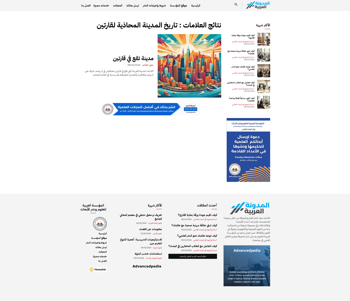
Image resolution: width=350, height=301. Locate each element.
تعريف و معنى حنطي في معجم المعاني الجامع (141, 217)
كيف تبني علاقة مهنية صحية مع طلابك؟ (241, 52)
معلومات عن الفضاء (150, 229)
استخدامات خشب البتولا (148, 254)
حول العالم (148, 65)
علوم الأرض (157, 233)
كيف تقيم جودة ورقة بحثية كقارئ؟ (243, 36)
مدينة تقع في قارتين (133, 58)
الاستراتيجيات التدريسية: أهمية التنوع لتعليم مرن (141, 241)
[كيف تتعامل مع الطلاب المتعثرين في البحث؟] (263, 86)
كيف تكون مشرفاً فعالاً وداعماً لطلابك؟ (241, 99)
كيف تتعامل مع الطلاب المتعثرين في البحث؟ (240, 84)
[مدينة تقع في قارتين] (189, 66)
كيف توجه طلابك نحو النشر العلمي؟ (243, 68)
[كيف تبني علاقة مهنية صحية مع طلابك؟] (263, 54)
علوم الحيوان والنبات (154, 258)
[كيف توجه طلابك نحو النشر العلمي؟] (263, 70)
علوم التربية (157, 248)
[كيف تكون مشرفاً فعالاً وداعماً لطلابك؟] (263, 102)
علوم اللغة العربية (155, 223)
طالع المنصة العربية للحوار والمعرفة (193, 256)
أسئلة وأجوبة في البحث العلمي (243, 41)
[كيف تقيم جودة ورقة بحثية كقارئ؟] (263, 39)
